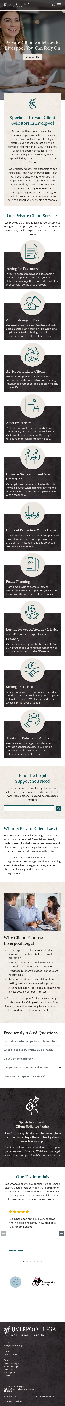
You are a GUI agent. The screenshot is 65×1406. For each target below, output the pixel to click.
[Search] (58, 808)
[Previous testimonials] (3, 1233)
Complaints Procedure (44, 1396)
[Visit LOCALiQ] (19, 1391)
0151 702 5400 (11, 1354)
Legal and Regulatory (13, 1401)
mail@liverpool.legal (13, 1345)
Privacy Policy (10, 1396)
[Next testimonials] (61, 1233)
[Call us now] (53, 5)
